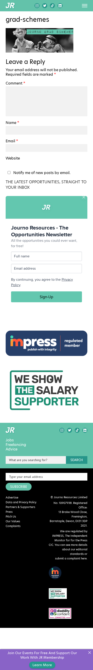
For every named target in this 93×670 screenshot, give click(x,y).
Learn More (42, 665)
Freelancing (16, 445)
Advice (11, 449)
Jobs (10, 440)
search (76, 460)
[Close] (89, 652)
